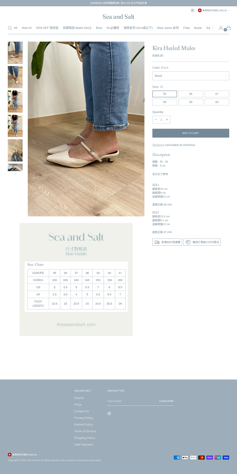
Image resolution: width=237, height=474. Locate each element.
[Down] (15, 174)
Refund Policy (83, 424)
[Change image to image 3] (15, 101)
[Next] (213, 28)
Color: (160, 67)
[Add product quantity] (156, 119)
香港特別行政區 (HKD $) (214, 10)
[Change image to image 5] (15, 150)
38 (164, 102)
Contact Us (81, 411)
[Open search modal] (10, 28)
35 (164, 93)
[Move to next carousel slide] (226, 367)
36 (190, 93)
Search (79, 397)
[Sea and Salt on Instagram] (192, 10)
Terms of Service (85, 431)
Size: (157, 86)
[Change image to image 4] (15, 126)
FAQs (78, 404)
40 (216, 102)
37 (216, 93)
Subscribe (166, 401)
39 (190, 102)
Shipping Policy (84, 437)
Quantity (157, 112)
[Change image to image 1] (15, 53)
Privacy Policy (83, 417)
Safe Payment (83, 444)
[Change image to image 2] (15, 77)
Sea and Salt (33, 460)
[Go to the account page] (219, 28)
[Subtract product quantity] (167, 119)
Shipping (158, 144)
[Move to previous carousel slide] (217, 367)
